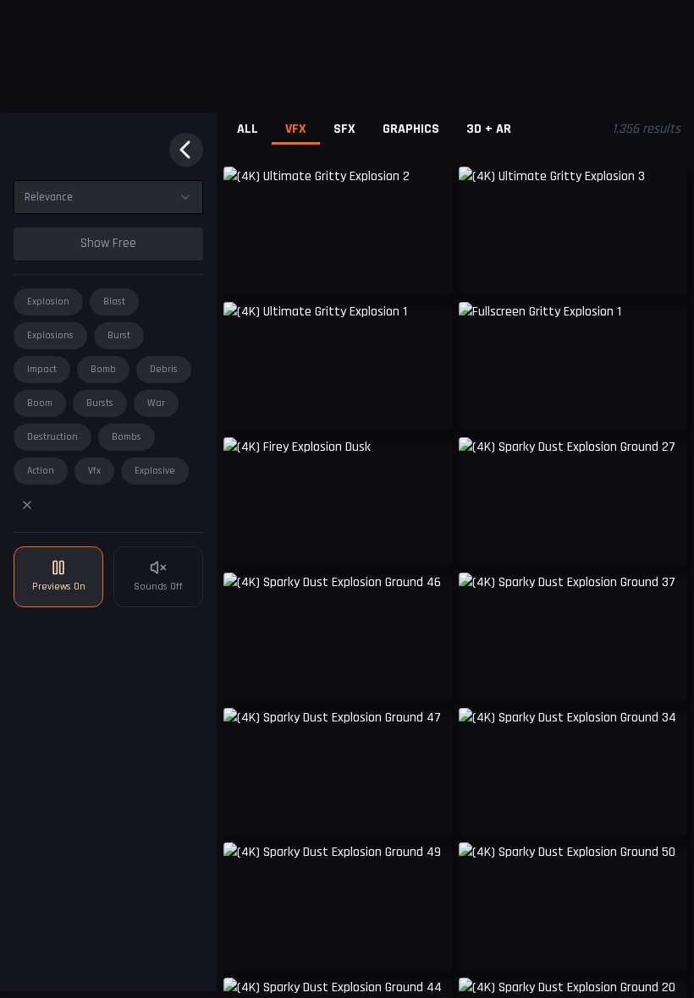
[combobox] (108, 197)
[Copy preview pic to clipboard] (247, 270)
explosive (155, 470)
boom (39, 403)
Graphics (411, 129)
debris (164, 369)
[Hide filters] (186, 150)
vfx (94, 470)
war (156, 403)
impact (42, 369)
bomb (103, 369)
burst (118, 335)
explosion (48, 301)
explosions (50, 335)
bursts (99, 403)
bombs (126, 436)
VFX (295, 129)
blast (114, 301)
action (40, 470)
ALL (247, 129)
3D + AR (488, 129)
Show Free (108, 243)
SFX (344, 129)
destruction (52, 436)
